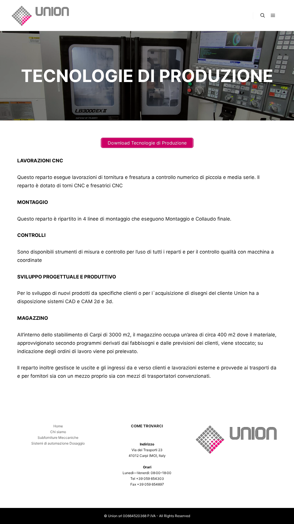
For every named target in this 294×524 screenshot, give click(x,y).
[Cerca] (263, 15)
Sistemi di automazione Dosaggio (58, 443)
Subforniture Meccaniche (58, 437)
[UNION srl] (40, 15)
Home (58, 426)
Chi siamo (58, 432)
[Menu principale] (273, 15)
